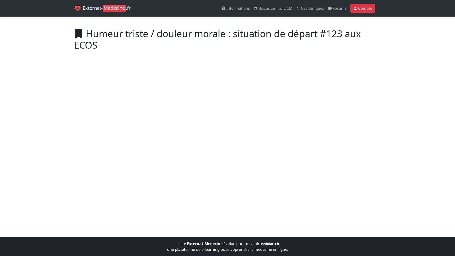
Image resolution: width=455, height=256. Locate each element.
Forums (339, 8)
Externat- (106, 8)
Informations (237, 8)
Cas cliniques (312, 8)
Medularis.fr (269, 244)
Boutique (266, 8)
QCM (287, 8)
